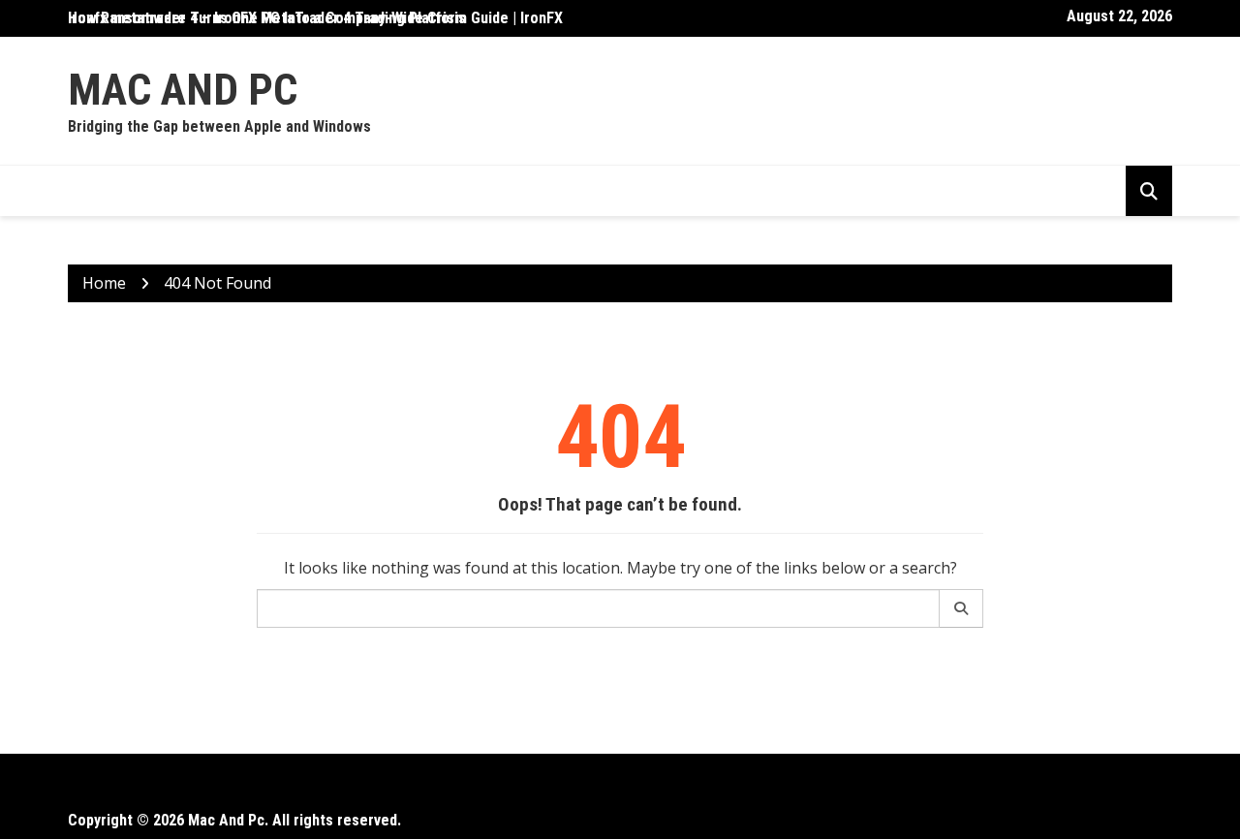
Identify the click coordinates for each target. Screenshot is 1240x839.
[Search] (961, 608)
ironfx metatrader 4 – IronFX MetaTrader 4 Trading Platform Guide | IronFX (315, 18)
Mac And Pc (182, 89)
